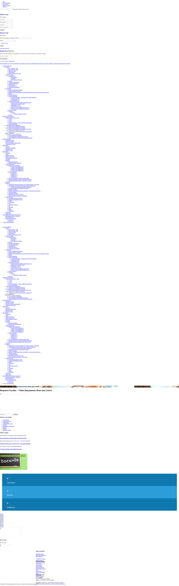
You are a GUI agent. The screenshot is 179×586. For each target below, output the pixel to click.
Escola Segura (39, 566)
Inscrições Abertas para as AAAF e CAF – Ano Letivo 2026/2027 (15, 443)
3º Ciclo (10, 121)
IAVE (37, 570)
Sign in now (11, 61)
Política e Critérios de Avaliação (15, 90)
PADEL (10, 201)
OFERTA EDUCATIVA (8, 116)
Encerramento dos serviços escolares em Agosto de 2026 (13, 438)
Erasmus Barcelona (12, 189)
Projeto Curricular (12, 110)
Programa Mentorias (12, 161)
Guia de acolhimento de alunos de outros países (18, 178)
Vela (9, 203)
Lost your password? (4, 48)
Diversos (5, 425)
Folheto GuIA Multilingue (14, 165)
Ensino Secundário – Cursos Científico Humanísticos (20, 122)
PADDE (10, 115)
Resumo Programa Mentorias (14, 163)
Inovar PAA (5, 4)
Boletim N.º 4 (14, 177)
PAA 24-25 (10, 221)
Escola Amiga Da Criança (11, 158)
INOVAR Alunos (7, 3)
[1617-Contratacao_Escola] (13, 469)
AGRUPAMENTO (7, 66)
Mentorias (8, 160)
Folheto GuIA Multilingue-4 (17, 170)
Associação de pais (7, 421)
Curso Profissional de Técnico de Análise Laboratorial (20, 137)
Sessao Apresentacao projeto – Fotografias (17, 196)
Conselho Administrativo (13, 82)
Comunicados (6, 422)
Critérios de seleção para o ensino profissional (21, 187)
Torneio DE (11, 211)
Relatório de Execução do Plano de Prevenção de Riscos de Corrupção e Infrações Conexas (28, 92)
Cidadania (8, 153)
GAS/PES (8, 159)
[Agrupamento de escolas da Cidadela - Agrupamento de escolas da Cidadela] (26, 63)
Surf (9, 206)
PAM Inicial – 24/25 (15, 105)
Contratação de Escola (10, 144)
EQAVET (8, 182)
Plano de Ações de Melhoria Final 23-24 (20, 108)
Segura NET (38, 571)
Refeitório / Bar (9, 149)
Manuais (5, 427)
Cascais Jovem (39, 565)
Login (6, 14)
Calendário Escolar (10, 140)
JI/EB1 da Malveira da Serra (14, 73)
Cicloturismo (11, 202)
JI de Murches (11, 72)
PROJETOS (5, 151)
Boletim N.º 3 (14, 175)
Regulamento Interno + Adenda (13, 216)
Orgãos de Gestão (9, 74)
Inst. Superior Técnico (41, 568)
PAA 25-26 (10, 219)
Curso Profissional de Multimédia (13, 125)
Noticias (4, 428)
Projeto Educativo (9, 217)
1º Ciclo (10, 119)
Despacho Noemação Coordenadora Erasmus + (18, 188)
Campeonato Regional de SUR (15, 198)
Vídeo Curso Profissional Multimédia (16, 126)
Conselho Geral (11, 76)
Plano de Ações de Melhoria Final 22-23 (20, 107)
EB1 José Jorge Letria (13, 69)
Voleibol (10, 209)
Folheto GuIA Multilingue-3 (17, 169)
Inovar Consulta (6, 5)
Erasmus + (8, 183)
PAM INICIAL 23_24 (16, 106)
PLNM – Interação (12, 172)
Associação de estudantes (14, 87)
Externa (13, 112)
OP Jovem (8, 212)
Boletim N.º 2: (14, 174)
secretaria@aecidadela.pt (45, 583)
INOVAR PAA (39, 556)
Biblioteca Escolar (10, 155)
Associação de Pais (12, 86)
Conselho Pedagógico (13, 83)
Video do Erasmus (12, 192)
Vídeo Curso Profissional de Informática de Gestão (19, 129)
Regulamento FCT (15, 100)
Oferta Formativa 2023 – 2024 (12, 117)
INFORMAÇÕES (7, 139)
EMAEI (10, 93)
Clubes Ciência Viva (10, 156)
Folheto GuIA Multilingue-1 (17, 166)
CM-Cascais (38, 563)
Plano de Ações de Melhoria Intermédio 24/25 (21, 102)
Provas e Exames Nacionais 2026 (13, 143)
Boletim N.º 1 (14, 173)
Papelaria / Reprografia (11, 148)
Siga (4, 1)
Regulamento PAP (15, 98)
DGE (37, 573)
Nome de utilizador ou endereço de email (9, 38)
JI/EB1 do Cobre (12, 71)
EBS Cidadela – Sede (13, 68)
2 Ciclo (10, 120)
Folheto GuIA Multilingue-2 (17, 168)
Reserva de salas (9, 150)
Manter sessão (4, 43)
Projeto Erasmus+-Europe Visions (15, 194)
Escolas (7, 67)
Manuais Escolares (10, 141)
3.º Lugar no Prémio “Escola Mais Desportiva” (11, 449)
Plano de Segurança (12, 95)
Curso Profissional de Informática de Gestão (15, 127)
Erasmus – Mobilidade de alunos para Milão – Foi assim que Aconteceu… (24, 190)
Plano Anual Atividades (11, 218)
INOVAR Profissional (41, 555)
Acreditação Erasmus (13, 193)
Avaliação (10, 111)
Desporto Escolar (9, 197)
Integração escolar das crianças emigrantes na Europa (20, 179)
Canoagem (10, 207)
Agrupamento (6, 420)
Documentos (14, 77)
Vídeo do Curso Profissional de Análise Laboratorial (19, 131)
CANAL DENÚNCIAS (8, 222)
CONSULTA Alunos (40, 559)
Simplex (4, 6)
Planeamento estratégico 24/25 (18, 103)
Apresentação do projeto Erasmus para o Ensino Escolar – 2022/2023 (23, 184)
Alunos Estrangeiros (10, 164)
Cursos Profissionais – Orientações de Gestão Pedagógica (24, 97)
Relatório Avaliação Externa (20, 114)
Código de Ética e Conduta (14, 91)
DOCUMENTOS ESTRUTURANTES (12, 214)
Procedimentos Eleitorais (16, 79)
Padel (9, 208)
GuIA (7, 154)
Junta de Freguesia (40, 567)
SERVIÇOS (5, 145)
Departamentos (11, 84)
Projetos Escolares (7, 430)
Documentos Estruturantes (8, 426)
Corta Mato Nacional (13, 204)
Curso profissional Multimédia (15, 135)
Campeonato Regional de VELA (15, 199)
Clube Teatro (8, 213)
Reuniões (13, 78)
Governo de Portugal (40, 572)
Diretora (10, 81)
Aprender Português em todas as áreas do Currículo (19, 180)
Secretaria (8, 146)
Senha (1, 40)
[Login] (0, 11)
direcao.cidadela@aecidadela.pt (58, 583)
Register (2, 33)
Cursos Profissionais (12, 96)
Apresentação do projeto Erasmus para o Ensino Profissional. (21, 185)
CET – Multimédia (10, 132)
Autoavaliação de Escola (13, 101)
